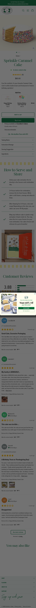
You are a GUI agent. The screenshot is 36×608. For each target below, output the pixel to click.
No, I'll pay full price (26, 310)
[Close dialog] (35, 294)
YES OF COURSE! (26, 308)
